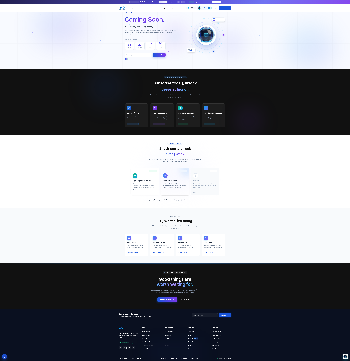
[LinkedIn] (129, 347)
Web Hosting (146, 331)
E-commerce (169, 331)
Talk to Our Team (166, 299)
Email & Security (160, 8)
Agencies (168, 342)
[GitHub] (125, 347)
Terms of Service (175, 358)
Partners (190, 345)
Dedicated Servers (147, 345)
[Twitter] (120, 347)
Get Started (224, 8)
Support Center (216, 335)
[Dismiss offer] (348, 2)
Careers (193, 338)
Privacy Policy (165, 358)
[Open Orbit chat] (345, 356)
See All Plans (185, 299)
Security (167, 345)
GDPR (192, 358)
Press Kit (191, 342)
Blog (189, 335)
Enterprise (168, 335)
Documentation (216, 331)
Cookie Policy (184, 358)
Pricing (171, 8)
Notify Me (160, 55)
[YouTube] (133, 347)
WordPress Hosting (147, 342)
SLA (197, 358)
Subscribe (224, 315)
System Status (216, 338)
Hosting (130, 8)
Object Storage (146, 349)
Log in (215, 8)
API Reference (216, 349)
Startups (168, 338)
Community (215, 345)
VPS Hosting (145, 338)
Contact (190, 349)
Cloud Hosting (146, 335)
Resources (178, 8)
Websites (139, 8)
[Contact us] (4, 356)
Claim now (215, 2)
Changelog (215, 342)
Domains (148, 8)
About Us (191, 331)
